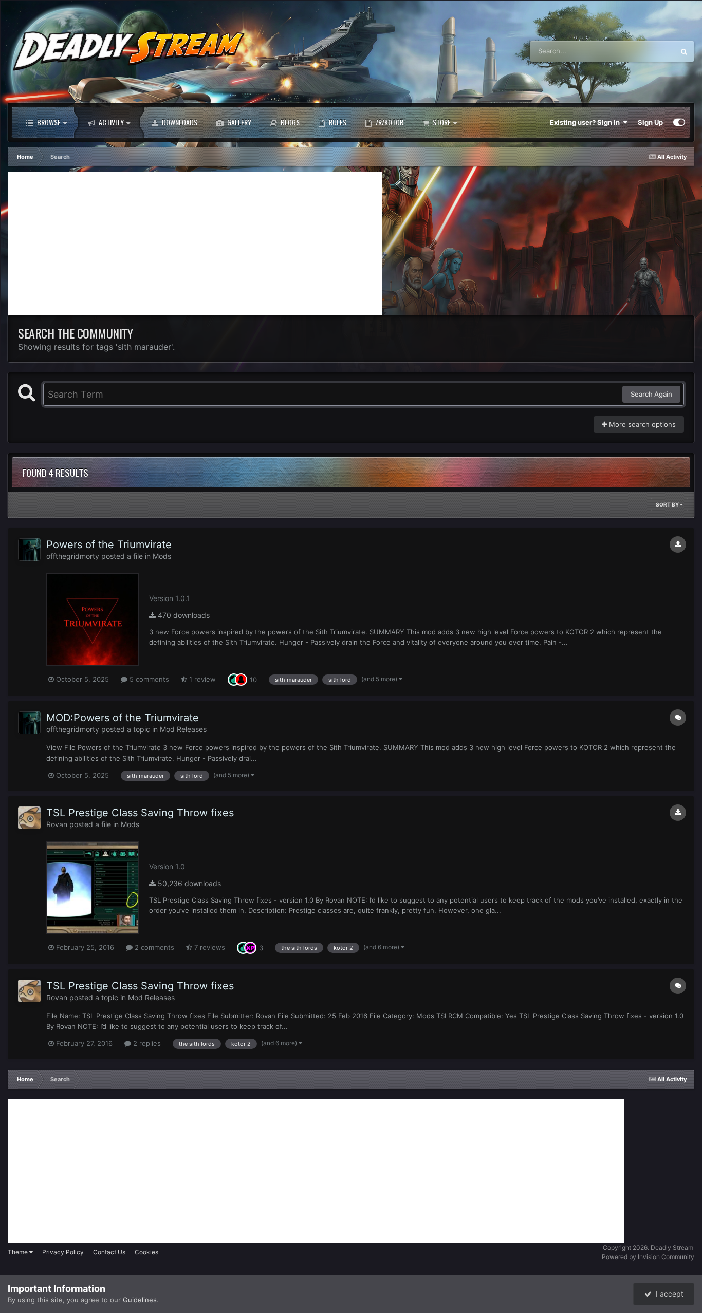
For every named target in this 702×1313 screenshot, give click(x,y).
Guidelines (140, 1300)
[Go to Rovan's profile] (29, 817)
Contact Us (109, 1252)
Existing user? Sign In (586, 122)
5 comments (148, 679)
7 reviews (208, 947)
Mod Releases (183, 729)
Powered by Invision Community (648, 1257)
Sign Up (650, 122)
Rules (336, 122)
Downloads (178, 122)
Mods (162, 556)
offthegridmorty (72, 556)
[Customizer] (679, 122)
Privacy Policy (63, 1252)
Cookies (146, 1252)
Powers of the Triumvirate (109, 544)
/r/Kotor (388, 122)
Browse (48, 122)
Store (441, 122)
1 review (201, 679)
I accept (667, 1293)
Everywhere (642, 51)
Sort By (668, 504)
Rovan (56, 824)
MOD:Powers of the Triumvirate (122, 717)
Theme (18, 1252)
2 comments (153, 947)
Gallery (238, 122)
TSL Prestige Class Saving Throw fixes (140, 812)
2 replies (146, 1043)
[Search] (684, 51)
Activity (110, 122)
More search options (641, 424)
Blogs (289, 122)
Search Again (651, 394)
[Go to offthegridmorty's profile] (29, 549)
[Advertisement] (195, 243)
